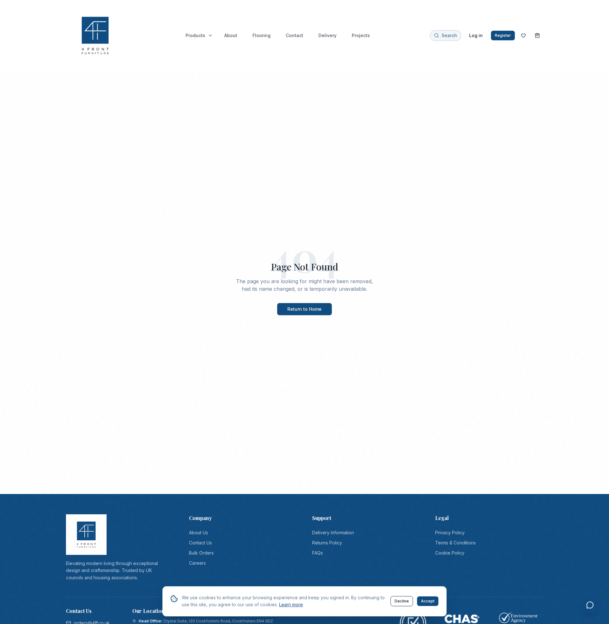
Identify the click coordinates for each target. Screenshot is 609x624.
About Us (198, 532)
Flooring (261, 35)
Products (195, 35)
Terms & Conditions (455, 542)
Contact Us (200, 542)
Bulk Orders (201, 553)
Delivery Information (333, 532)
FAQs (317, 553)
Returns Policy (327, 542)
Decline (402, 601)
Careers (197, 563)
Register (503, 35)
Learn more (291, 604)
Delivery (327, 35)
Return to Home (304, 309)
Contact (294, 35)
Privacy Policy (450, 532)
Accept (428, 601)
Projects (361, 35)
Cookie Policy (449, 553)
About (230, 35)
